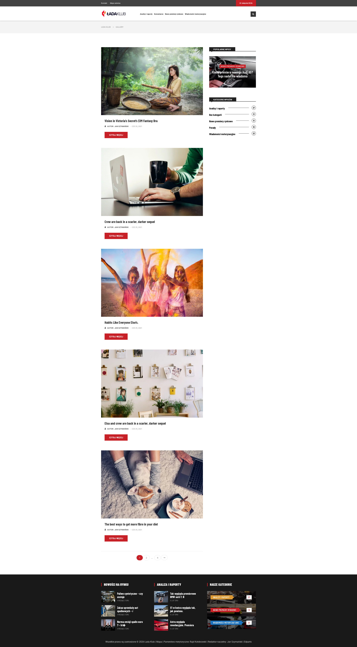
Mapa (159, 641)
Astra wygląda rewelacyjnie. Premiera (182, 623)
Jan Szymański (121, 126)
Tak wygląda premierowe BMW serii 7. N (183, 595)
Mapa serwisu (115, 3)
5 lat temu (174, 600)
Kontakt (104, 3)
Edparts (248, 641)
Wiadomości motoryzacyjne (195, 14)
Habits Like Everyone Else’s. (121, 322)
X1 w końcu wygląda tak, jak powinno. (183, 609)
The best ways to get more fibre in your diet (131, 524)
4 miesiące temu (123, 600)
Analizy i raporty (146, 14)
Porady (212, 127)
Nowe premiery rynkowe (174, 14)
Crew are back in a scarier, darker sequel (130, 222)
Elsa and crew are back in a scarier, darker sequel (135, 423)
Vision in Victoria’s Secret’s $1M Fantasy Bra (131, 121)
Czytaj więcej (116, 135)
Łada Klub (106, 27)
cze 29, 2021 (137, 126)
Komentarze (158, 14)
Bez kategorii (215, 114)
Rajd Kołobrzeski (198, 641)
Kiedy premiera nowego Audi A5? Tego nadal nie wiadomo (232, 74)
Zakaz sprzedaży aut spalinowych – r (127, 609)
